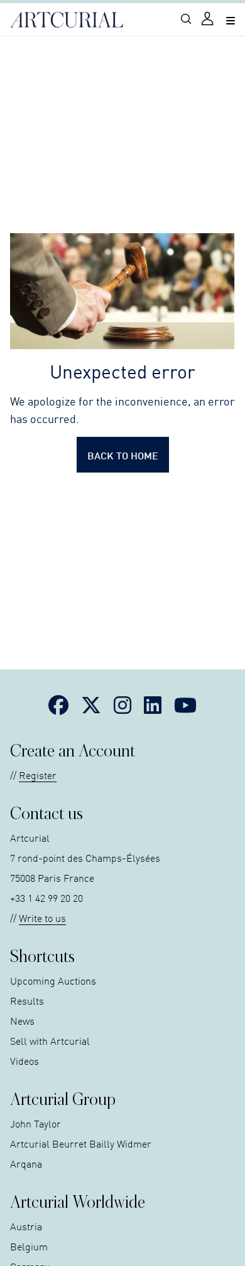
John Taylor (35, 1123)
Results (27, 1000)
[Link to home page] (66, 20)
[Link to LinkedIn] (152, 704)
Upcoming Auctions (53, 980)
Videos (24, 1060)
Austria (26, 1225)
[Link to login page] (208, 19)
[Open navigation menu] (230, 19)
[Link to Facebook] (58, 704)
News (22, 1020)
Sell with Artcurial (50, 1040)
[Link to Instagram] (122, 704)
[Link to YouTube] (185, 704)
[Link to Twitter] (91, 704)
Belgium (29, 1245)
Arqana (26, 1163)
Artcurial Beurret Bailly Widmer (80, 1143)
